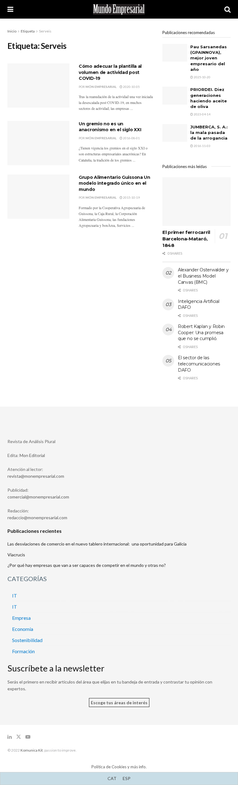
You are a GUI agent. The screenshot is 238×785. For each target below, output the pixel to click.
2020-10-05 (131, 86)
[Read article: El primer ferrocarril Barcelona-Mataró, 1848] (196, 201)
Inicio (11, 31)
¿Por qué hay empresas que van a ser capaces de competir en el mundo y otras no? (86, 565)
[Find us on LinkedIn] (9, 736)
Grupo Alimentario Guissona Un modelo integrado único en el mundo (114, 183)
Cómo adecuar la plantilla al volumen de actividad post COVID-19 (110, 72)
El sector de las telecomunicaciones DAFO (199, 364)
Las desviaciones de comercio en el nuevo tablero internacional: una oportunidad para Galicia (97, 543)
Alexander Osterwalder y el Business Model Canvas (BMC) (203, 276)
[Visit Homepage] (119, 9)
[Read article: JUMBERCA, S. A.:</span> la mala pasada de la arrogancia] (174, 133)
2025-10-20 (201, 77)
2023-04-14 (201, 114)
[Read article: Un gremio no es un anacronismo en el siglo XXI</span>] (38, 143)
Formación (23, 651)
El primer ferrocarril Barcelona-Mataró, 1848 (186, 238)
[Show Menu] (10, 9)
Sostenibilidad (27, 640)
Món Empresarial (101, 86)
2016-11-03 (201, 146)
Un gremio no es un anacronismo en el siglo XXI (110, 127)
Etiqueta (28, 31)
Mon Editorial (32, 455)
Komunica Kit (31, 750)
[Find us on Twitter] (18, 736)
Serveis (45, 31)
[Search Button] (227, 9)
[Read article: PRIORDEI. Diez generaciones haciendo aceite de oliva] (174, 95)
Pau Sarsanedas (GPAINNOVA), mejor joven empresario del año (208, 58)
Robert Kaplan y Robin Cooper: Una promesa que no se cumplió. (201, 332)
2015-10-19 (131, 197)
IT (14, 595)
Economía (22, 629)
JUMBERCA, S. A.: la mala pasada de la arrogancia (209, 132)
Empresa (21, 618)
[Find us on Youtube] (27, 736)
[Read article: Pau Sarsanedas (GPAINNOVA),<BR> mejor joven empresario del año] (174, 53)
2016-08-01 (131, 138)
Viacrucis (16, 554)
